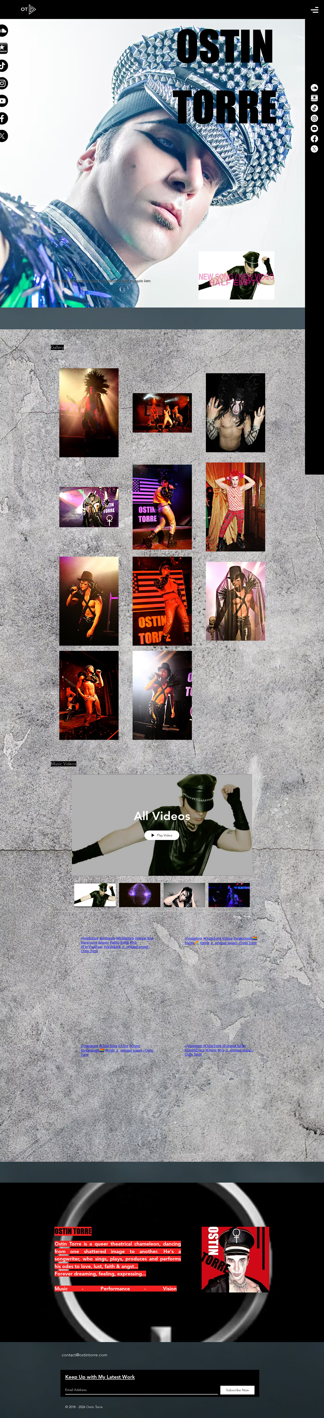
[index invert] (314, 98)
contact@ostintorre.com (84, 1354)
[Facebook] (314, 138)
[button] (314, 10)
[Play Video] (95, 895)
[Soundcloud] (314, 87)
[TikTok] (314, 108)
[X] (314, 149)
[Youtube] (314, 128)
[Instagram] (314, 118)
